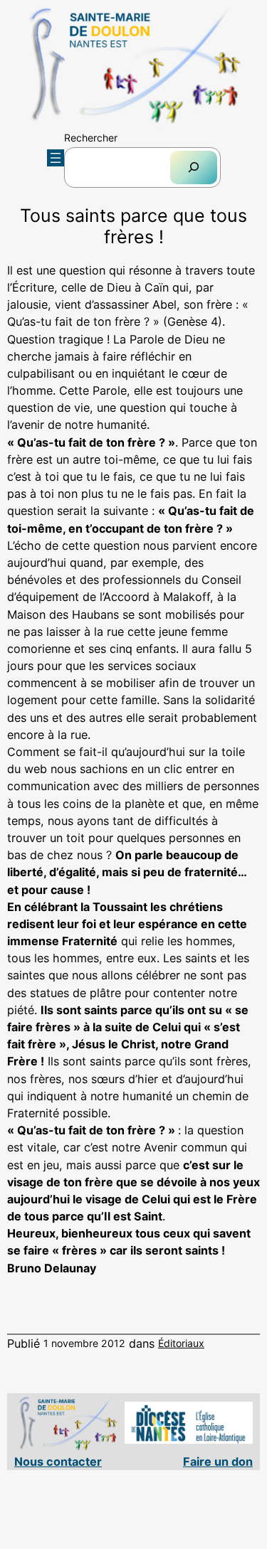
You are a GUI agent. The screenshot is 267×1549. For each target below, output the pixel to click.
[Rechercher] (193, 167)
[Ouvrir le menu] (55, 157)
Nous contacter (58, 1461)
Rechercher (90, 138)
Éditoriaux (181, 1343)
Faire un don (218, 1461)
